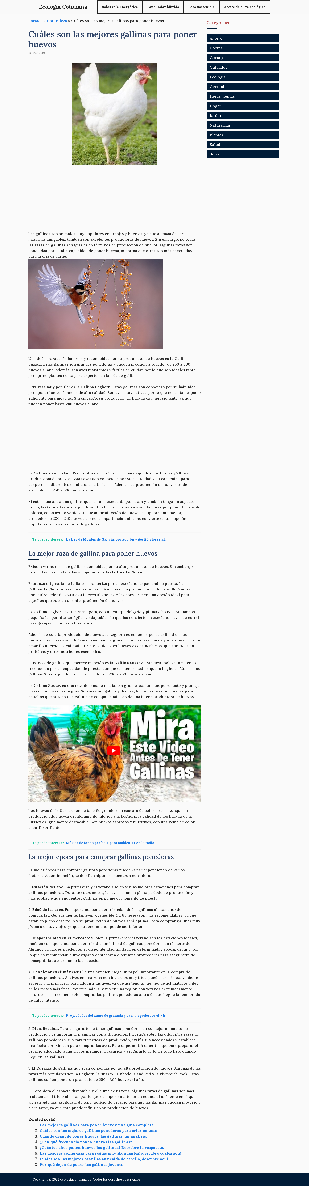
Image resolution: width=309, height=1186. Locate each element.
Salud (215, 144)
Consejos (218, 57)
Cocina (216, 48)
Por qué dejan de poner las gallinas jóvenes (81, 1164)
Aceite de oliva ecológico (244, 7)
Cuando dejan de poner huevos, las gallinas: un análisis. (93, 1136)
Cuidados (218, 67)
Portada (35, 20)
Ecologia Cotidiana (63, 6)
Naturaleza (57, 20)
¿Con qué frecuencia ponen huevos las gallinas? (86, 1141)
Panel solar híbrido (163, 7)
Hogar (215, 105)
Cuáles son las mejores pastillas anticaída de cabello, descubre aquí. (104, 1158)
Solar (214, 154)
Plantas (216, 134)
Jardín (215, 115)
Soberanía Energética (120, 7)
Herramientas (222, 96)
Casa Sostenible (201, 7)
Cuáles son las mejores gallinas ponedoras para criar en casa (98, 1130)
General (217, 86)
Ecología (218, 76)
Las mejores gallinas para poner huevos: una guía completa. (97, 1124)
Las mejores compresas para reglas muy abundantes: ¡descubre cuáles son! (110, 1153)
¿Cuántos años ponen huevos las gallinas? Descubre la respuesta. (102, 1147)
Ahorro (216, 38)
